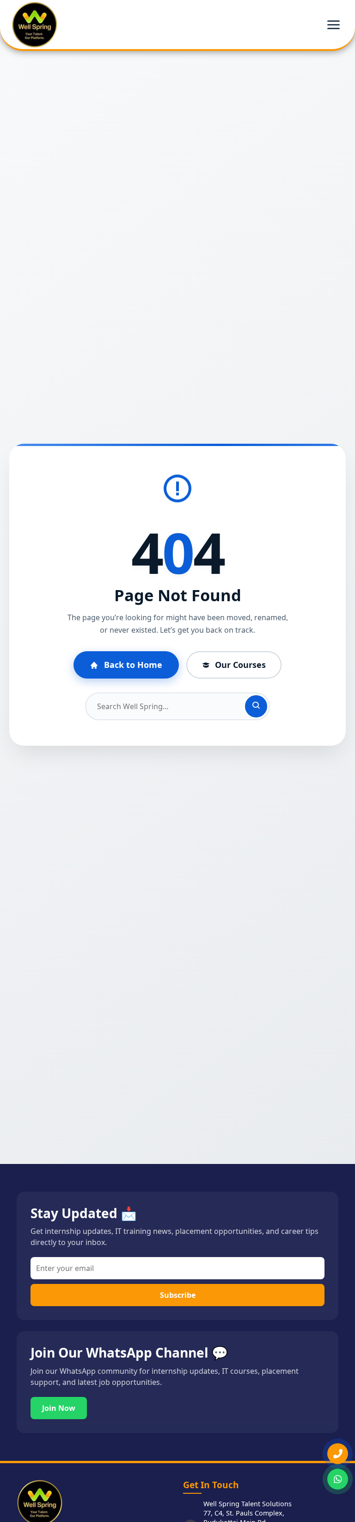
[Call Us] (337, 1453)
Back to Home (133, 664)
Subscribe (178, 1295)
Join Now (58, 1408)
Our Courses (240, 664)
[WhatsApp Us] (337, 1479)
